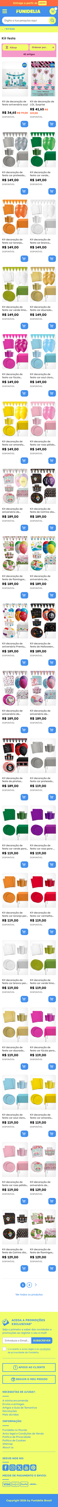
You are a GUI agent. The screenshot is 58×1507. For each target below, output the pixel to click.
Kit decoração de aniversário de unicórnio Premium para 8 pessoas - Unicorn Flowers (13, 510)
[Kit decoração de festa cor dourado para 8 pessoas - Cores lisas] (15, 1025)
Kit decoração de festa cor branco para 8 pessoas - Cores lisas (15, 981)
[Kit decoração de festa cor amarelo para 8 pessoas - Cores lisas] (43, 1092)
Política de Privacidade (16, 1436)
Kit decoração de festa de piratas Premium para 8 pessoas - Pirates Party (12, 780)
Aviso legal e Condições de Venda (23, 1433)
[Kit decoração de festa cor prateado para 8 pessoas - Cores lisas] (43, 755)
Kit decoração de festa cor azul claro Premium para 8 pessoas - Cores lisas (42, 376)
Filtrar (13, 47)
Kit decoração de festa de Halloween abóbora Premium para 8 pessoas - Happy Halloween (41, 645)
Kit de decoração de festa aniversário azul (15, 103)
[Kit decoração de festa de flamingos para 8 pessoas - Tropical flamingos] (43, 1227)
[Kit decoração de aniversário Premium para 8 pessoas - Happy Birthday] (15, 621)
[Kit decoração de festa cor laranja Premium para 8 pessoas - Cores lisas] (15, 217)
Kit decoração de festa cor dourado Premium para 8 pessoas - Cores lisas (42, 308)
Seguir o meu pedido (31, 1379)
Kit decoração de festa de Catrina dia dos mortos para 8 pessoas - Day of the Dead (14, 1251)
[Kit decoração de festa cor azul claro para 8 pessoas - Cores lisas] (15, 1092)
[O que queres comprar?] (4, 11)
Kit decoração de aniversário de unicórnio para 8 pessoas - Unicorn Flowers (40, 1183)
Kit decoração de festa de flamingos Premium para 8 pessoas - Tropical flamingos (13, 578)
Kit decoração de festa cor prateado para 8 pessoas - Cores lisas (41, 780)
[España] (5, 1467)
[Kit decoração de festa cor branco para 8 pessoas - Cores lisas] (15, 957)
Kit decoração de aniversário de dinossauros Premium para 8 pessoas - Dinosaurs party (42, 578)
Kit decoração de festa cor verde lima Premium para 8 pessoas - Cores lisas (14, 308)
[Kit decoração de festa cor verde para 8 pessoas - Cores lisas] (15, 823)
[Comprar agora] (24, 124)
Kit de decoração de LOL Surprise (42, 103)
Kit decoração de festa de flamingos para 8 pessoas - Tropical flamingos (41, 1251)
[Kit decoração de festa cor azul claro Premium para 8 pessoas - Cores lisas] (43, 351)
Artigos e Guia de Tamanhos (19, 1407)
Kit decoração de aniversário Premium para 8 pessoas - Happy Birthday (14, 645)
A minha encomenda (15, 1400)
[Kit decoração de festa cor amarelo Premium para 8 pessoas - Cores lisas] (15, 419)
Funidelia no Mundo (14, 1430)
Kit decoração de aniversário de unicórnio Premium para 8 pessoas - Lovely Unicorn (13, 712)
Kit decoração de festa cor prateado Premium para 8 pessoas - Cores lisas (14, 174)
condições (45, 1349)
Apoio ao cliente (31, 1367)
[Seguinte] (35, 1285)
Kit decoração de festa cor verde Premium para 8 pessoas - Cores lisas (42, 174)
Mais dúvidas (10, 1414)
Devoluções (9, 1411)
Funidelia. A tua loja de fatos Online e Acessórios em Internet (28, 11)
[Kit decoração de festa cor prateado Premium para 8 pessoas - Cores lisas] (15, 149)
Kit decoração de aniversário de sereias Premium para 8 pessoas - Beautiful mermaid (43, 712)
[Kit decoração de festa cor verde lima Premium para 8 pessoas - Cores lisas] (15, 284)
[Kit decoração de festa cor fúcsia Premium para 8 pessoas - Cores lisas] (15, 351)
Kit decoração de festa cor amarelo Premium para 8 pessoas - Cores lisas (14, 443)
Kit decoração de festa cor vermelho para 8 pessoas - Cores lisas (41, 914)
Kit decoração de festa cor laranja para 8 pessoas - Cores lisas (15, 914)
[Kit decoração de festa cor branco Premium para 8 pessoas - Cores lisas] (43, 217)
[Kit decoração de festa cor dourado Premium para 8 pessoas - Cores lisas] (43, 284)
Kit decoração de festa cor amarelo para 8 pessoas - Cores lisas (40, 1116)
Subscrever (41, 1340)
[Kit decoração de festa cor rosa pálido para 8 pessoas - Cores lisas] (15, 1159)
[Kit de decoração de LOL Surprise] (43, 79)
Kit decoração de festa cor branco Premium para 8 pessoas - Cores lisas (42, 241)
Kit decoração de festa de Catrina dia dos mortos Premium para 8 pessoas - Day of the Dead (42, 510)
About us (8, 1447)
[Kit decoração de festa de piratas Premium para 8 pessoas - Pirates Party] (15, 755)
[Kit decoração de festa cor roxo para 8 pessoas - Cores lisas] (43, 823)
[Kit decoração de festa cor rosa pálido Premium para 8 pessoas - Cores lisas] (43, 419)
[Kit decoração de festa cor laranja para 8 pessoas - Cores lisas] (15, 890)
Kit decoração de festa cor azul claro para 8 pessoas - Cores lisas (13, 1116)
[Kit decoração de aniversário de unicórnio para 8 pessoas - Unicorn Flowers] (43, 1159)
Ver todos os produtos (29, 1294)
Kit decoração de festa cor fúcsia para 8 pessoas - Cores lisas (42, 1049)
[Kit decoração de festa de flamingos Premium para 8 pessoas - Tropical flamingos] (15, 553)
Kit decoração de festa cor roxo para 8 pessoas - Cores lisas (42, 847)
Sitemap (7, 1443)
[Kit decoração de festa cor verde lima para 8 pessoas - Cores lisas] (43, 957)
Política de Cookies (14, 1440)
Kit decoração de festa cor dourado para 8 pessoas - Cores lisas (12, 1049)
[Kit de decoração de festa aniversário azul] (15, 79)
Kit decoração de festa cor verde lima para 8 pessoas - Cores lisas (42, 981)
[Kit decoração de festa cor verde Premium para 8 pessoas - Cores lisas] (43, 149)
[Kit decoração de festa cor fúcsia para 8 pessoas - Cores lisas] (43, 1025)
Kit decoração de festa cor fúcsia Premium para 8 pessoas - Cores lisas (14, 376)
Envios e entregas (13, 1404)
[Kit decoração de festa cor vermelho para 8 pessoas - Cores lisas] (43, 890)
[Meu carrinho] (52, 11)
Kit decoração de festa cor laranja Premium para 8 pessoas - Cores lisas (14, 241)
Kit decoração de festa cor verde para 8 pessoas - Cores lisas (14, 847)
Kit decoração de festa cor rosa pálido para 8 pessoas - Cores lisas (14, 1183)
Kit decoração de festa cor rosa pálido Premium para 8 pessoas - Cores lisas (42, 443)
